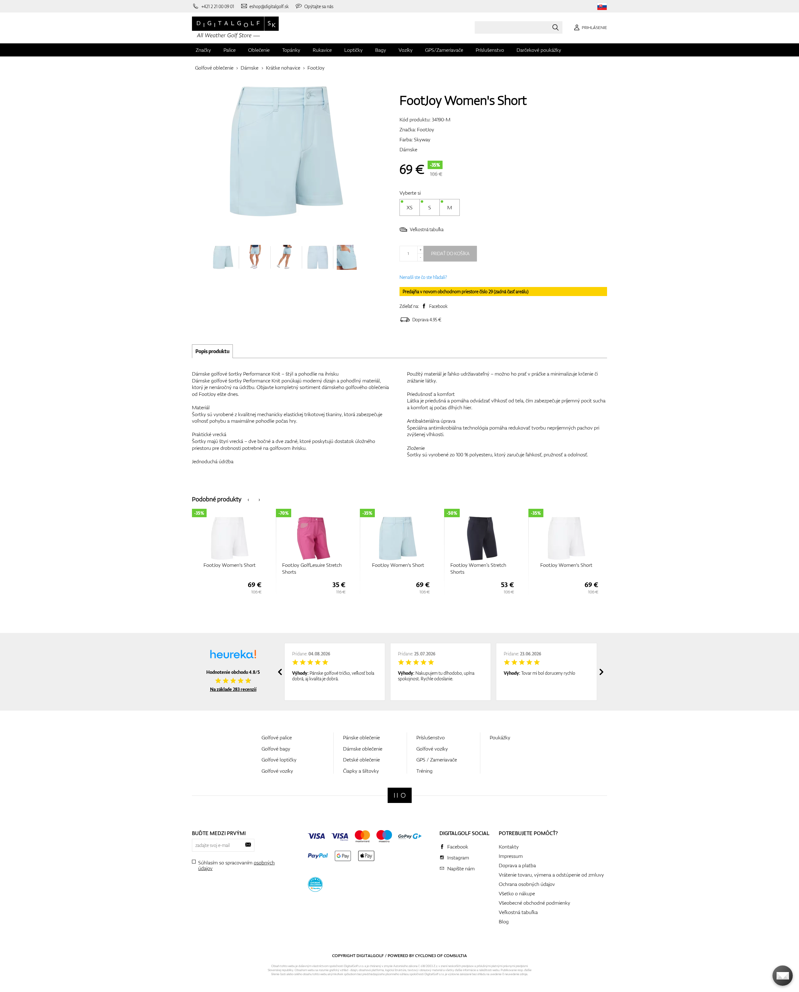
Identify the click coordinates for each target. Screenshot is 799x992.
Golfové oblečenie (214, 67)
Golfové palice (277, 737)
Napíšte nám (461, 868)
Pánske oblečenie (361, 737)
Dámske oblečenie (362, 748)
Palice (229, 49)
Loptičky (353, 49)
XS (410, 207)
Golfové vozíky (277, 770)
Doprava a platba (517, 865)
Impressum (511, 856)
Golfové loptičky (279, 759)
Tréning (424, 770)
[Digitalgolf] (400, 795)
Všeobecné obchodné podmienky (534, 902)
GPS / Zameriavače (436, 759)
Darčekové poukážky (539, 49)
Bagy (380, 49)
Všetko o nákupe (517, 893)
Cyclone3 (425, 955)
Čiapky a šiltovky (361, 770)
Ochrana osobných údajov (527, 884)
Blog (504, 921)
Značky (203, 49)
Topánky (291, 49)
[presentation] (248, 499)
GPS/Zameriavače (444, 49)
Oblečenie (259, 49)
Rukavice (322, 49)
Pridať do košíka (450, 253)
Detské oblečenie (361, 759)
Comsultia (455, 955)
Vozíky (406, 49)
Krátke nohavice (283, 67)
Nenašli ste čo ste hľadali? (423, 277)
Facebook (438, 306)
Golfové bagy (276, 748)
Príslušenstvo (490, 49)
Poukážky (500, 737)
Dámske (249, 67)
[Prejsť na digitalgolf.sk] (602, 6)
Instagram (458, 857)
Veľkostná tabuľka (427, 229)
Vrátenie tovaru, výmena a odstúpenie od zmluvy (551, 874)
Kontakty (509, 846)
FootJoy (316, 67)
